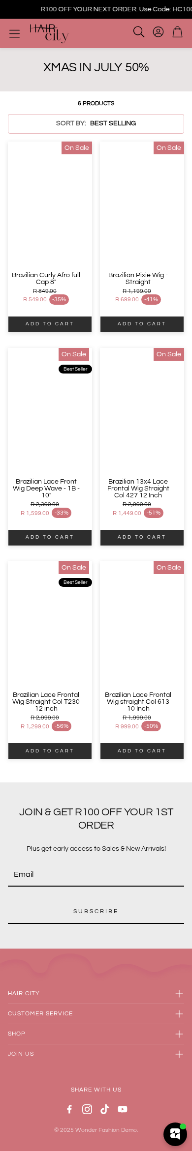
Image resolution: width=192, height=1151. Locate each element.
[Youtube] (123, 1109)
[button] (96, 124)
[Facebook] (69, 1109)
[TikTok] (105, 1109)
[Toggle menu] (14, 33)
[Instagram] (87, 1109)
